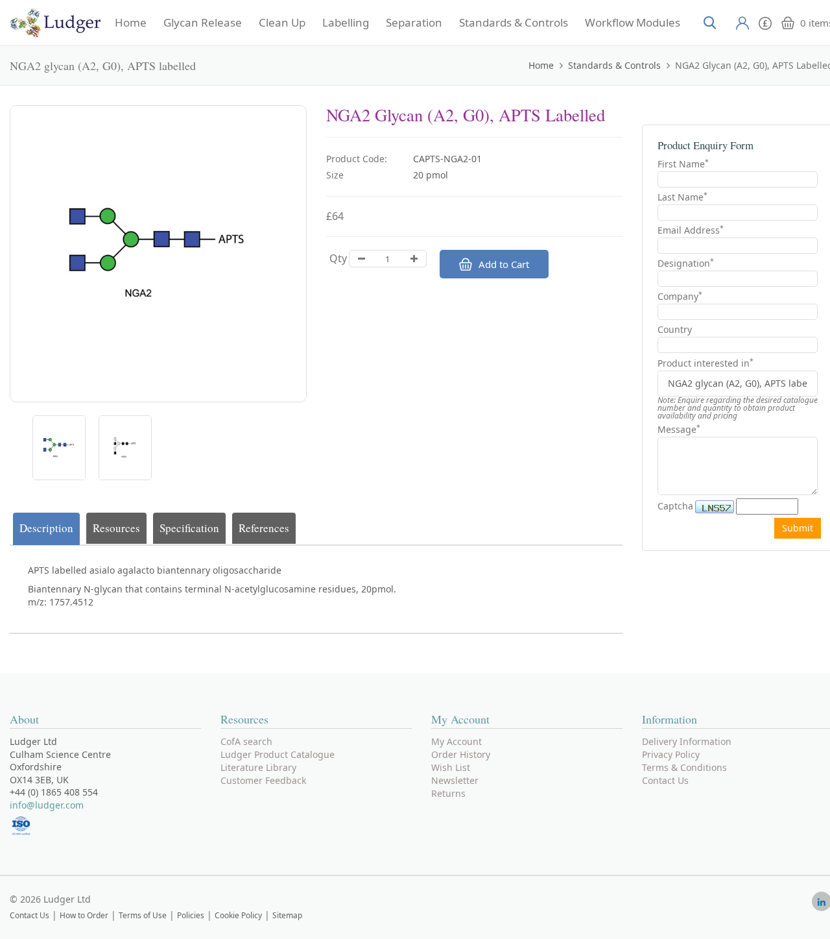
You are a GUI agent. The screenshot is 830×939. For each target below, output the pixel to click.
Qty (338, 258)
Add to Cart (504, 264)
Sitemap (287, 915)
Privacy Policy (671, 754)
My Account (456, 741)
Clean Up (282, 22)
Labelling (345, 22)
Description (46, 527)
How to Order (84, 915)
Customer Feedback (263, 780)
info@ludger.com (47, 805)
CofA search (246, 741)
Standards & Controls (513, 22)
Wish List (450, 767)
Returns (448, 793)
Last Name (682, 197)
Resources (116, 527)
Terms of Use (143, 915)
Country (675, 329)
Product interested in (705, 363)
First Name (683, 164)
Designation (686, 263)
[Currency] (765, 22)
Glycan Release (202, 22)
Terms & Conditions (684, 767)
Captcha (675, 506)
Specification (189, 527)
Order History (460, 754)
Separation (414, 22)
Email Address (691, 230)
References (264, 527)
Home (131, 22)
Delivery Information (686, 741)
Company (680, 296)
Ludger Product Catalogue (277, 754)
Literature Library (258, 767)
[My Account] (742, 22)
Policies (190, 915)
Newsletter (455, 780)
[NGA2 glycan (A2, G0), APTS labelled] (59, 447)
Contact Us (665, 780)
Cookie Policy (238, 915)
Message (679, 429)
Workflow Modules (632, 22)
